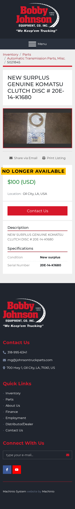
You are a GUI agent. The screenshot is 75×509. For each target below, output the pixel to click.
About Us (13, 405)
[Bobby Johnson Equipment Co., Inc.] (24, 313)
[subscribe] (68, 455)
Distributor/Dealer (19, 424)
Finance (12, 412)
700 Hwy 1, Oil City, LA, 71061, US (31, 368)
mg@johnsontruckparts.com (30, 360)
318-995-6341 (17, 352)
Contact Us (37, 211)
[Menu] (32, 44)
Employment (16, 418)
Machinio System (14, 491)
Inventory (13, 393)
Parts (9, 399)
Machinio (48, 491)
